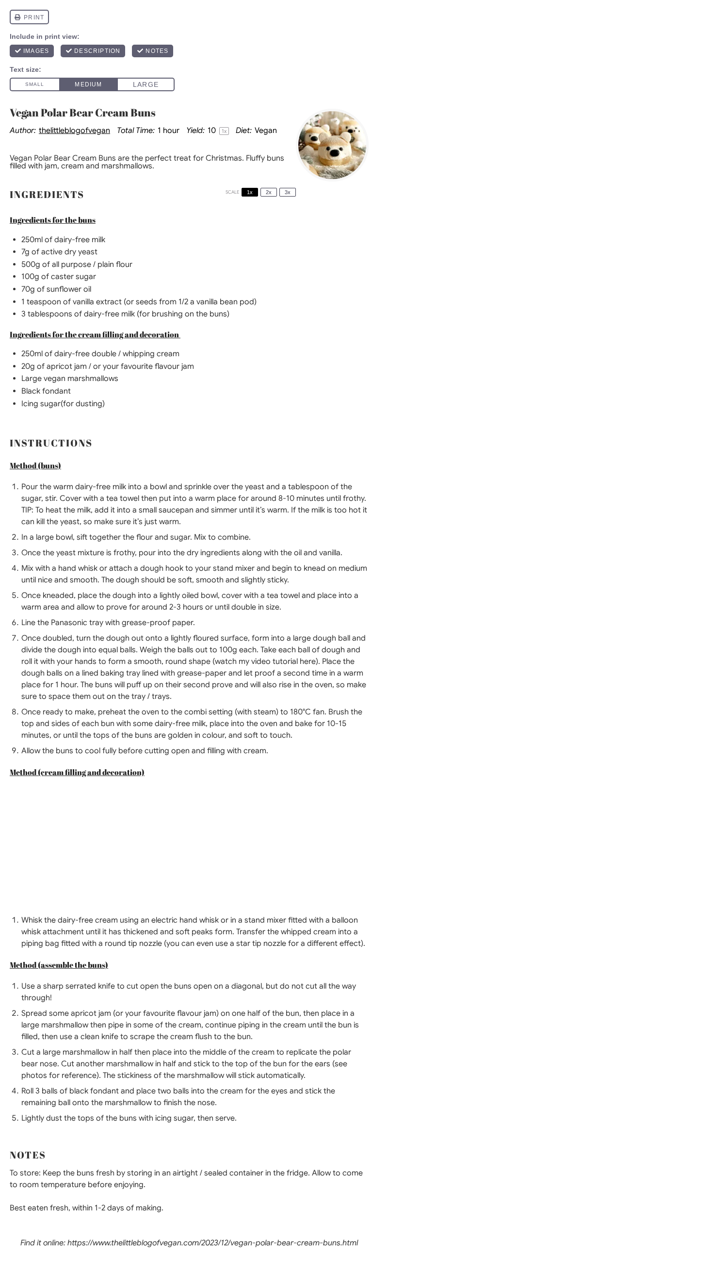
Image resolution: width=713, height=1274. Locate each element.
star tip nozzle (261, 943)
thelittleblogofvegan (74, 130)
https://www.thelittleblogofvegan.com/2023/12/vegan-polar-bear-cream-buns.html (212, 1243)
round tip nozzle (133, 943)
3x (288, 192)
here (308, 661)
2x (269, 192)
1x (250, 192)
